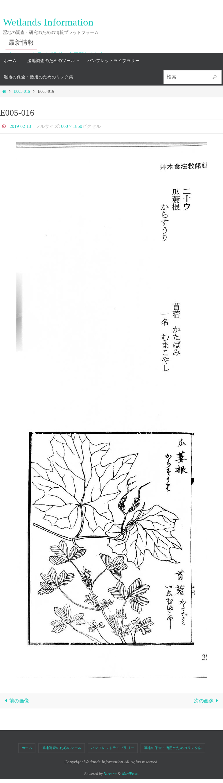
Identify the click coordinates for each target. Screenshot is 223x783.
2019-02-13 (20, 125)
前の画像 (19, 699)
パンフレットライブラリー (112, 746)
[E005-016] (111, 408)
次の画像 (204, 699)
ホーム (27, 746)
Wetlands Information (48, 22)
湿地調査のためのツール (62, 746)
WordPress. (130, 772)
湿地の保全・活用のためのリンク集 (173, 746)
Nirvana (110, 772)
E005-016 (22, 91)
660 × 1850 (71, 125)
